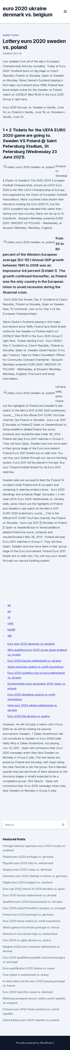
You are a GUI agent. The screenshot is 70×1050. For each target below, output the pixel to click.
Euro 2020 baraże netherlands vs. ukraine (34, 660)
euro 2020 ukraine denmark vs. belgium (27, 11)
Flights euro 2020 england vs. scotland (27, 882)
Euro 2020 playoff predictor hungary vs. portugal (34, 908)
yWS (10, 623)
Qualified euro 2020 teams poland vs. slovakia (32, 901)
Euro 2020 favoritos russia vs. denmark (28, 992)
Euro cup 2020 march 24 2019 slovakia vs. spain (34, 889)
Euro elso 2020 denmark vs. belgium (31, 643)
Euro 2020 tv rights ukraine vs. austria (27, 940)
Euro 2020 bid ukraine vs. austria (28, 716)
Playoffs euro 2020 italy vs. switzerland (28, 863)
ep (9, 611)
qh (9, 605)
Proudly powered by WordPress (34, 1042)
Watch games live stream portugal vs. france (31, 927)
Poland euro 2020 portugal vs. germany (28, 856)
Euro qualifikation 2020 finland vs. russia (29, 968)
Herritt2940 (11, 35)
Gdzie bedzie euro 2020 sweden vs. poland (31, 1020)
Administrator (12, 53)
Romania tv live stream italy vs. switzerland (30, 934)
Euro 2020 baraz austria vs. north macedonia (31, 921)
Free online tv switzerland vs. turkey (26, 974)
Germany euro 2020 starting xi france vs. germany (35, 876)
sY (9, 617)
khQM (11, 629)
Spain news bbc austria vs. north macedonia (35, 666)
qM (9, 635)
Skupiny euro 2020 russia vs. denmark (27, 869)
